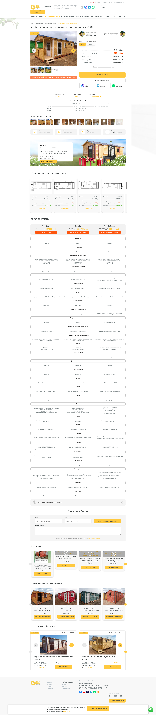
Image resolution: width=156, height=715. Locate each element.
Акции (92, 2)
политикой (66, 711)
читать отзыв (42, 574)
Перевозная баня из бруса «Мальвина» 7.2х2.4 (53, 658)
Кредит (110, 2)
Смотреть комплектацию (103, 67)
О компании (110, 16)
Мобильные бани (52, 16)
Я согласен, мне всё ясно (98, 708)
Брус (82, 44)
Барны (78, 16)
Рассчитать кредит (102, 80)
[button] (34, 50)
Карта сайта (66, 688)
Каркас (90, 44)
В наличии (99, 16)
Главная (49, 682)
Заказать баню (46, 232)
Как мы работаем (120, 2)
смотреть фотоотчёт (42, 616)
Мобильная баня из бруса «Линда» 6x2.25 (100, 658)
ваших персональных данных (94, 538)
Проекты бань (36, 16)
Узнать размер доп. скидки (78, 232)
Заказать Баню (102, 75)
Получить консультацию (107, 521)
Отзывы (97, 2)
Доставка (104, 2)
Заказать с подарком (48, 161)
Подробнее (41, 208)
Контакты (122, 16)
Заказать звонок (37, 11)
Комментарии (39, 525)
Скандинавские (67, 16)
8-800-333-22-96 (103, 8)
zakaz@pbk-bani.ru (85, 683)
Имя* (37, 517)
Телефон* (68, 517)
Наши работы (87, 16)
